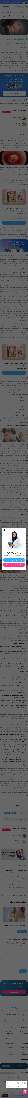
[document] (14, 549)
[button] (4, 530)
